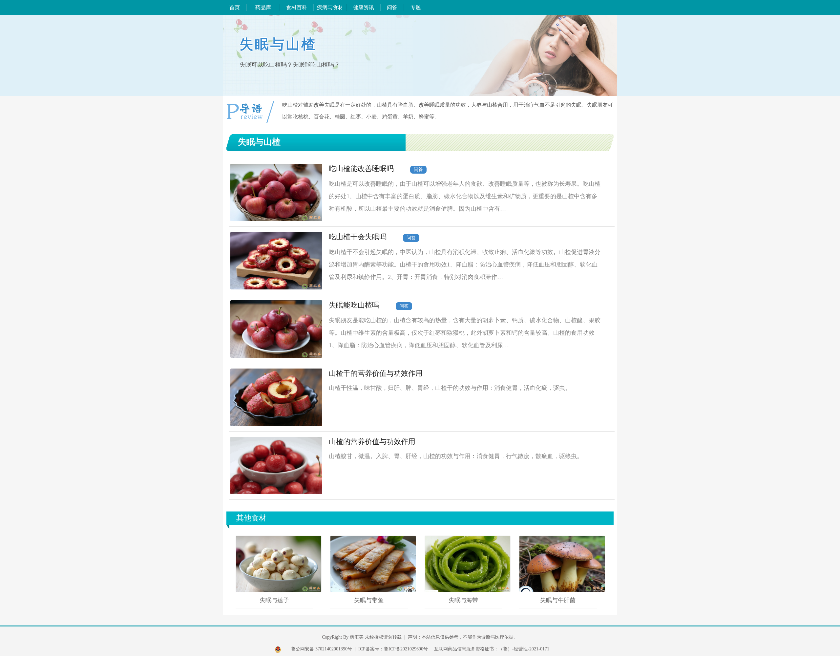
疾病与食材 (330, 7)
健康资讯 (363, 7)
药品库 (263, 7)
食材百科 (296, 7)
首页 (234, 7)
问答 (392, 7)
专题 (415, 7)
